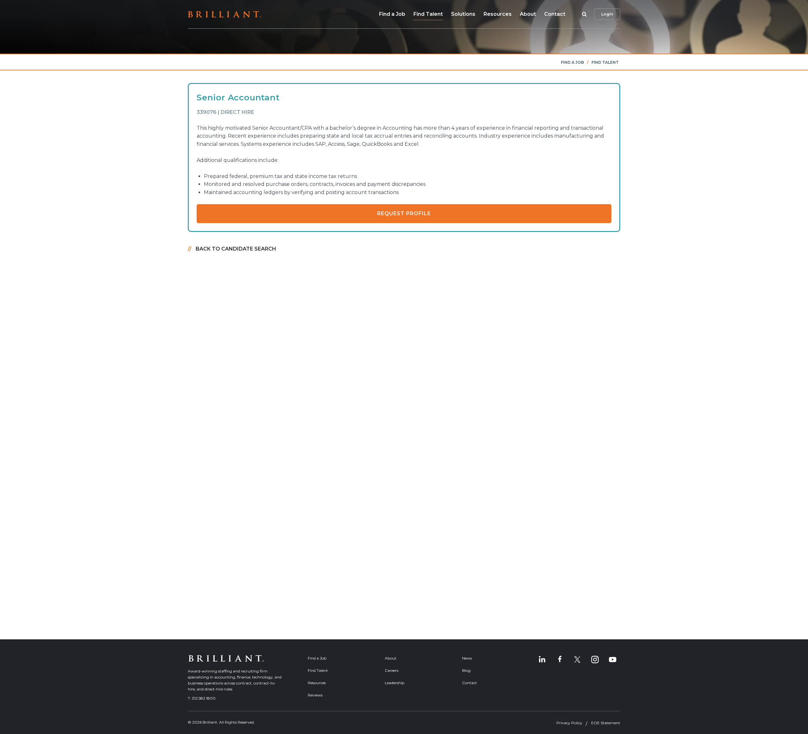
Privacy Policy (569, 722)
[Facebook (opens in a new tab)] (559, 659)
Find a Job (392, 14)
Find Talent (428, 14)
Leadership (394, 682)
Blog (466, 670)
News (467, 658)
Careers (391, 670)
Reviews (315, 695)
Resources (498, 14)
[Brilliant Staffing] (224, 14)
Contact (554, 14)
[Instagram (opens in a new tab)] (595, 659)
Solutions (463, 14)
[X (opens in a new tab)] (577, 659)
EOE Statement (605, 722)
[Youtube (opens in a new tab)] (612, 659)
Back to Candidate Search (236, 249)
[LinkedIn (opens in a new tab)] (542, 659)
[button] (583, 14)
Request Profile (404, 213)
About (528, 14)
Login (607, 14)
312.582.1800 (204, 698)
